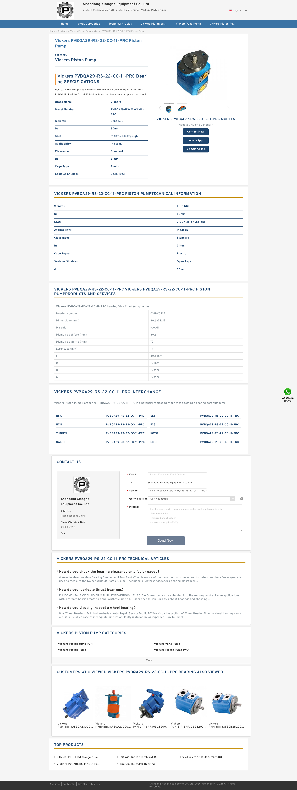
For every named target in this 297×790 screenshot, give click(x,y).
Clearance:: (62, 151)
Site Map (82, 784)
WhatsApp (195, 140)
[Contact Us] (288, 395)
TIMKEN (61, 433)
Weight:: (60, 121)
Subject (133, 491)
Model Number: (65, 109)
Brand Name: (64, 102)
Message (133, 507)
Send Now (166, 541)
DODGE (155, 442)
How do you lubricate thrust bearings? (91, 590)
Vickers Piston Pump (223, 24)
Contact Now (195, 132)
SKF (153, 416)
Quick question (138, 498)
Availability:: (63, 144)
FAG (153, 424)
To (130, 482)
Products (63, 31)
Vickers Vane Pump (188, 24)
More (149, 660)
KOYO (154, 433)
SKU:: (58, 136)
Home (65, 24)
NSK (59, 416)
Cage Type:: (63, 166)
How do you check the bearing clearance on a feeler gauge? (109, 572)
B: (56, 159)
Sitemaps (94, 784)
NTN (59, 424)
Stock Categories (88, 24)
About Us (55, 784)
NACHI (60, 442)
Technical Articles (120, 24)
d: (55, 269)
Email (131, 474)
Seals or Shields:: (67, 174)
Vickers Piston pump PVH (156, 24)
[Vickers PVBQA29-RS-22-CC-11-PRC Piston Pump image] (196, 69)
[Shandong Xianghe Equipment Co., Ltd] (65, 9)
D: (56, 128)
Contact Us (69, 784)
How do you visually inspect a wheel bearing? (97, 608)
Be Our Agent (196, 149)
